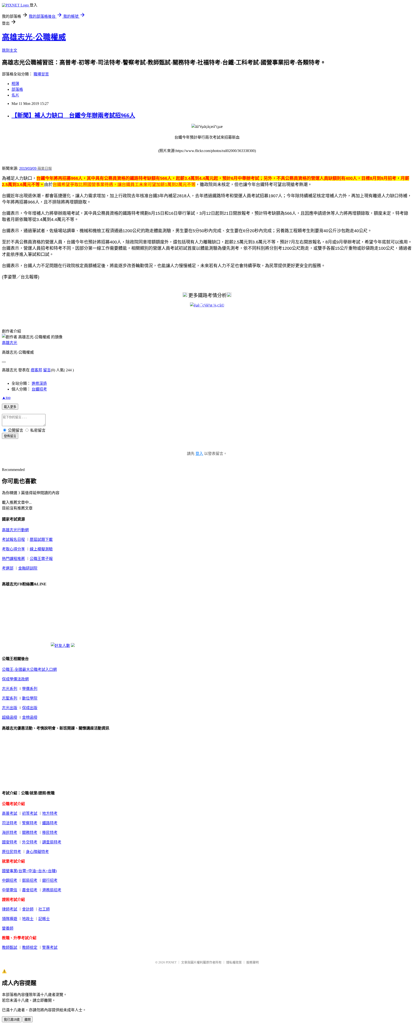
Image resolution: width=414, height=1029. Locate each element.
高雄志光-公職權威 (34, 37)
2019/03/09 (27, 168)
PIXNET (171, 962)
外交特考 (29, 842)
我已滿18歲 (12, 1019)
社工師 (44, 909)
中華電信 (9, 890)
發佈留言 (10, 436)
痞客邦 (36, 370)
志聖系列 (9, 698)
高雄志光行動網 (15, 530)
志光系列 (9, 689)
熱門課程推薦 (13, 559)
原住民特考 (11, 852)
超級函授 (9, 717)
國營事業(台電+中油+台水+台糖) (29, 871)
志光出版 (9, 708)
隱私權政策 (234, 962)
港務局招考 (51, 890)
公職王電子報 (41, 559)
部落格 (17, 89)
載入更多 (10, 407)
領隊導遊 (9, 919)
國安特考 (9, 842)
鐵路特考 (50, 823)
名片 (15, 95)
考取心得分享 (13, 549)
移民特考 (50, 833)
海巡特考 (9, 833)
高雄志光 (9, 343)
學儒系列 (29, 689)
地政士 (28, 919)
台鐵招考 (39, 389)
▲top (6, 398)
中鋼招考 (9, 880)
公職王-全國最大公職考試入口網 (29, 669)
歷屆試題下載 (41, 539)
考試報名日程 (13, 539)
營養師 (7, 928)
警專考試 (50, 947)
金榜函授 (29, 717)
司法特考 (9, 823)
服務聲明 (252, 962)
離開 (27, 1019)
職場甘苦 (41, 74)
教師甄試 (9, 947)
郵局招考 (29, 880)
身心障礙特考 (37, 852)
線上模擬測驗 (41, 549)
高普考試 (9, 813)
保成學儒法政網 (15, 679)
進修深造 (39, 383)
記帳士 (44, 919)
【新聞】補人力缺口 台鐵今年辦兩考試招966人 (73, 115)
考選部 (7, 568)
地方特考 (50, 813)
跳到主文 (9, 50)
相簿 (15, 84)
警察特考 (29, 823)
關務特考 (29, 833)
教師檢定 (29, 947)
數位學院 (29, 698)
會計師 (28, 909)
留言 (47, 370)
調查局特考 (51, 842)
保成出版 (29, 708)
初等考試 (29, 813)
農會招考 (29, 890)
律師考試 (9, 909)
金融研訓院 (27, 568)
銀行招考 (50, 880)
